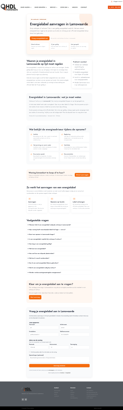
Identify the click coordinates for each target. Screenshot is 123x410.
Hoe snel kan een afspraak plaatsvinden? (41, 253)
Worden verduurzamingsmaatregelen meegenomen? (45, 272)
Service (53, 7)
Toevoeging (73, 344)
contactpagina (51, 370)
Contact (84, 7)
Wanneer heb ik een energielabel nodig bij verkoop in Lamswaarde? (50, 225)
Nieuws (75, 7)
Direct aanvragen (82, 175)
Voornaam (32, 324)
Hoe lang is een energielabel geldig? (40, 244)
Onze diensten (40, 7)
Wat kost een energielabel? (37, 249)
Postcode (31, 344)
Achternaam (63, 324)
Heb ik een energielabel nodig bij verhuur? (42, 268)
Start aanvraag (35, 297)
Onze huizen (25, 7)
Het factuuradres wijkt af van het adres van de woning (44, 352)
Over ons (63, 7)
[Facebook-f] (23, 399)
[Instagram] (26, 399)
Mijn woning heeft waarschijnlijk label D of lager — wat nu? (47, 229)
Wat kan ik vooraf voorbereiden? (39, 258)
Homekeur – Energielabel (65, 372)
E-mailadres (32, 331)
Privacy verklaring (30, 408)
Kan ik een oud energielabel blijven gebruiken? (44, 263)
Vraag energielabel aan (40, 38)
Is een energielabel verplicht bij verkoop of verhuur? (45, 239)
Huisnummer (53, 344)
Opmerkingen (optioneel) (36, 355)
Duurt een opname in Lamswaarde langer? (42, 234)
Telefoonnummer (64, 331)
